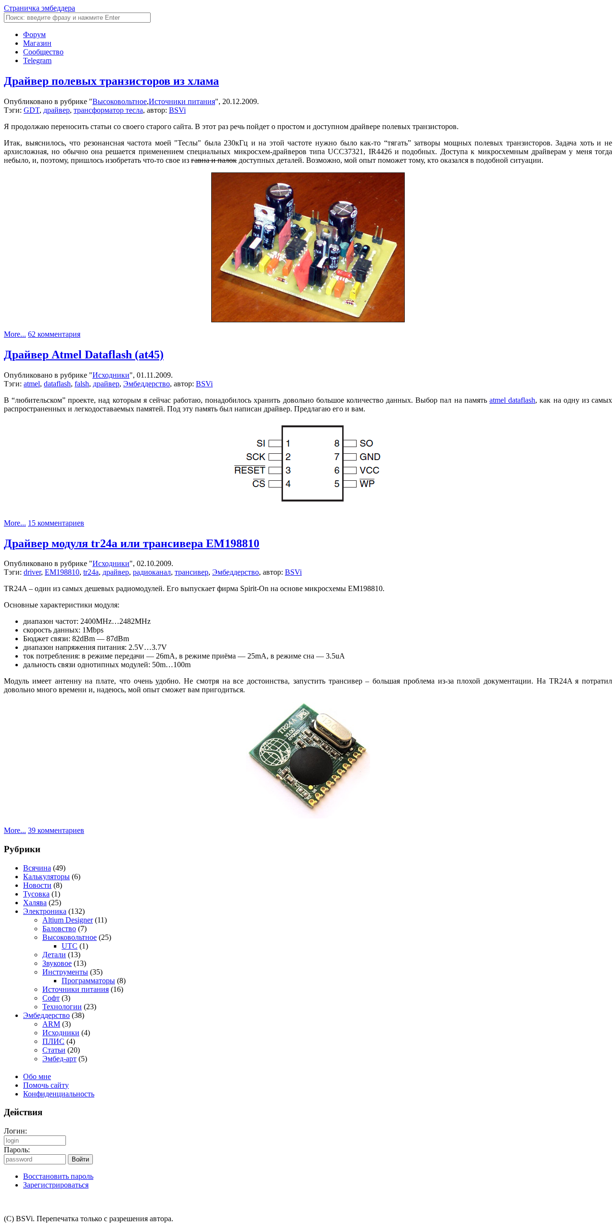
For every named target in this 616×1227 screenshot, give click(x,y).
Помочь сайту (46, 1085)
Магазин (37, 43)
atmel (32, 384)
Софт (51, 998)
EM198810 (62, 572)
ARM (51, 1024)
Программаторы (88, 980)
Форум (34, 34)
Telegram (37, 60)
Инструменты (65, 972)
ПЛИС (53, 1041)
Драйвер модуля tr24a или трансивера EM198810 (131, 543)
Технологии (62, 1007)
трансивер (191, 572)
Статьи (53, 1050)
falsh (82, 384)
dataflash (57, 384)
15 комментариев (56, 523)
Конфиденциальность (58, 1094)
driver (32, 572)
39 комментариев (56, 830)
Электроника (44, 911)
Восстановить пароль (58, 1176)
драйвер (56, 110)
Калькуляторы (46, 876)
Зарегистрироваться (56, 1185)
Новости (37, 885)
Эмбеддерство (146, 384)
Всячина (37, 868)
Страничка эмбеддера (39, 8)
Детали (54, 954)
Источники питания (182, 101)
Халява (35, 902)
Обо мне (37, 1076)
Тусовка (36, 894)
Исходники (110, 375)
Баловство (59, 928)
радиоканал (152, 572)
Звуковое (57, 963)
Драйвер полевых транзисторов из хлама (111, 81)
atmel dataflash (512, 400)
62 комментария (54, 334)
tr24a (91, 572)
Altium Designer (67, 920)
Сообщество (43, 52)
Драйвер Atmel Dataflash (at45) (84, 354)
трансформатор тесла (108, 110)
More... (15, 334)
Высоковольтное (119, 101)
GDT (31, 110)
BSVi (177, 110)
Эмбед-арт (59, 1059)
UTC (69, 946)
